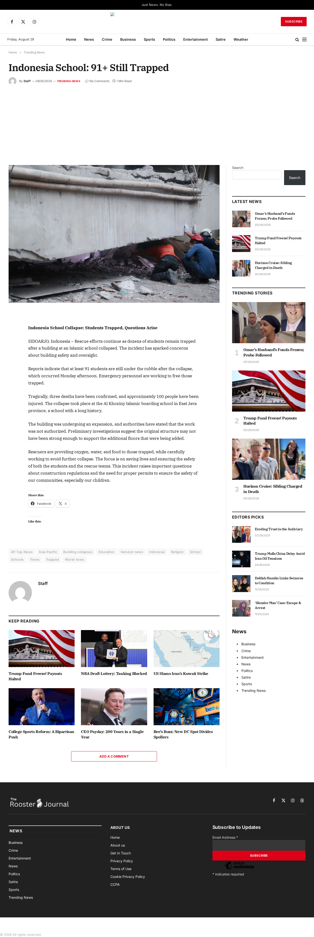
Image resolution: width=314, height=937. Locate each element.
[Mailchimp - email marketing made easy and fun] (239, 869)
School (195, 552)
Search (237, 167)
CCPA (115, 884)
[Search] (297, 39)
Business (128, 39)
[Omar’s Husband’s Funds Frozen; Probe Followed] (241, 219)
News (89, 39)
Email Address (225, 837)
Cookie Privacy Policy (127, 876)
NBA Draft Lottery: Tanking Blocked (114, 673)
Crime (107, 39)
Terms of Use (120, 869)
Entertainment (195, 39)
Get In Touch (120, 853)
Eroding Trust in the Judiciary (279, 529)
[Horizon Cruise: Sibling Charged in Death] (241, 268)
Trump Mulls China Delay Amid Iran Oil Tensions (280, 556)
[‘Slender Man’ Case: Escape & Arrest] (241, 608)
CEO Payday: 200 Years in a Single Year (112, 734)
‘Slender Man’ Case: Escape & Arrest (278, 605)
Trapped (52, 559)
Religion (177, 552)
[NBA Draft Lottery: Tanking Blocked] (114, 648)
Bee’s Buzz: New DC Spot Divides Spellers (183, 734)
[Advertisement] (157, 122)
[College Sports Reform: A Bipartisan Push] (42, 706)
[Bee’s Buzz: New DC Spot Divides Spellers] (187, 706)
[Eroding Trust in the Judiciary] (241, 534)
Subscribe (293, 21)
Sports (149, 39)
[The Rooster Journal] (157, 21)
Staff (27, 81)
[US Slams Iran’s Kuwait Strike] (187, 648)
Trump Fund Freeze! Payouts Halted (35, 676)
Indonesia (157, 552)
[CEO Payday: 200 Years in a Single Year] (114, 706)
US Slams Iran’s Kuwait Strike (181, 673)
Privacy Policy (121, 861)
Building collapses (77, 552)
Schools (17, 559)
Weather (241, 39)
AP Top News (22, 552)
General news (132, 552)
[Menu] (304, 39)
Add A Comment (114, 756)
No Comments (99, 81)
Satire (221, 39)
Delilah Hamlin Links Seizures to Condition (279, 580)
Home (71, 39)
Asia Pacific (48, 552)
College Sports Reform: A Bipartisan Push (41, 734)
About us (117, 845)
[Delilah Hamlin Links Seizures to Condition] (241, 583)
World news (74, 559)
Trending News (68, 81)
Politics (169, 39)
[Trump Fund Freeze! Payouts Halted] (42, 648)
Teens (35, 559)
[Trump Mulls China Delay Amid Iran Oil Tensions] (241, 559)
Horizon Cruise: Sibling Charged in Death (273, 265)
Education (107, 552)
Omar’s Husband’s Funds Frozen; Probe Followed (275, 216)
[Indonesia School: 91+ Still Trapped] (114, 234)
